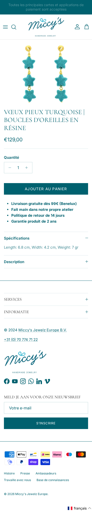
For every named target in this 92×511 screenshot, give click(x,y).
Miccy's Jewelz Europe (31, 494)
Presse (25, 473)
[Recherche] (16, 27)
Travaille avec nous (17, 480)
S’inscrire (46, 423)
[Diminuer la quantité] (8, 167)
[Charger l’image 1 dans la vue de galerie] (46, 73)
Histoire (9, 473)
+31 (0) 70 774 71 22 (21, 339)
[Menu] (5, 27)
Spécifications (16, 238)
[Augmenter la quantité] (28, 167)
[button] (79, 508)
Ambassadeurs (46, 473)
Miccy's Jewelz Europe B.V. (42, 330)
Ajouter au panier (46, 189)
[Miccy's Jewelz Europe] (46, 27)
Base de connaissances (53, 480)
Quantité (11, 157)
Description (14, 261)
